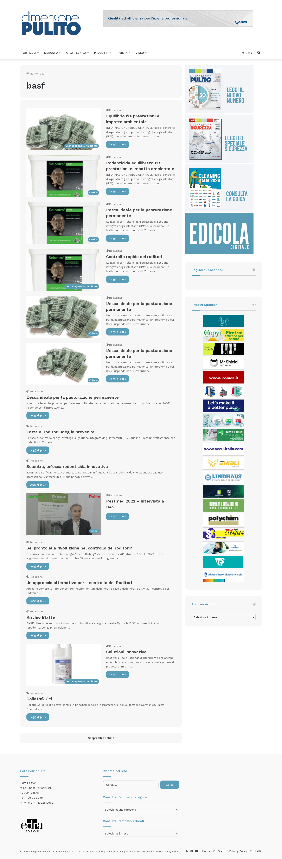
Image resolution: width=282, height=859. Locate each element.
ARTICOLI (29, 52)
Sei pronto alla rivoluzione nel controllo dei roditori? (79, 548)
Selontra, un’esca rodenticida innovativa (67, 466)
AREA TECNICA (76, 52)
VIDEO (140, 52)
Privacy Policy (238, 851)
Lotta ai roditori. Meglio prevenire (60, 431)
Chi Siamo (219, 851)
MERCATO (51, 52)
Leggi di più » (117, 144)
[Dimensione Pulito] (51, 23)
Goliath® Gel (39, 698)
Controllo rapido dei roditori (134, 256)
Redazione (115, 110)
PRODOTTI (101, 52)
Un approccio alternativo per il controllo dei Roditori (79, 582)
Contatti (255, 851)
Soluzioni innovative (126, 651)
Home (33, 73)
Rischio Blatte (40, 617)
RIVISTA (122, 52)
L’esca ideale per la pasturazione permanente (72, 397)
